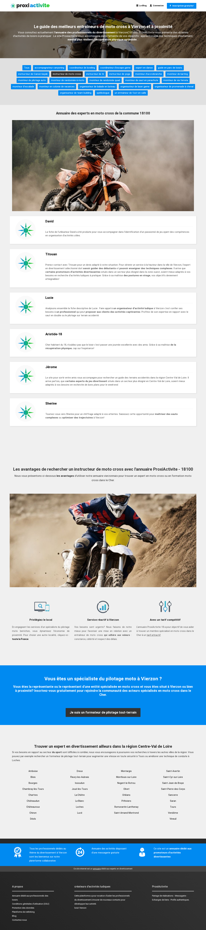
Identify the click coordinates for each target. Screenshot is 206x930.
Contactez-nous (19, 920)
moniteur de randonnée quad (104, 80)
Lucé (79, 813)
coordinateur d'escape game (115, 67)
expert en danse (144, 67)
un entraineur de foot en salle (130, 92)
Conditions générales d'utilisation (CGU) (30, 904)
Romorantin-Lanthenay (126, 807)
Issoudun (79, 783)
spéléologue (103, 92)
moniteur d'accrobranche (148, 74)
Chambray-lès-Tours (33, 789)
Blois (33, 777)
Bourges (33, 783)
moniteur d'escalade (23, 86)
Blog (14, 916)
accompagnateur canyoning (49, 67)
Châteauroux (33, 807)
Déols (33, 818)
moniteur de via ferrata (175, 80)
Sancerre (173, 795)
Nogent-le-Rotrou (126, 783)
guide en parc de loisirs (170, 67)
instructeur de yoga (119, 74)
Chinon (33, 813)
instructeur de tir (95, 74)
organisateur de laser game (135, 86)
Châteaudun (33, 801)
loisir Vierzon (80, 908)
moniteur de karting (177, 74)
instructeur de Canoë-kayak (33, 74)
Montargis (126, 771)
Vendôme (173, 813)
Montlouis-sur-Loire (126, 777)
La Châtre (80, 795)
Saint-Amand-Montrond (126, 813)
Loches (80, 807)
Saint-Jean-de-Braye (173, 783)
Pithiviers (126, 801)
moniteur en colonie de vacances (57, 86)
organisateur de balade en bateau (97, 86)
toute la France (20, 639)
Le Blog (142, 5)
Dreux (80, 771)
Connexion (158, 5)
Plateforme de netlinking (23, 912)
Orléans (126, 795)
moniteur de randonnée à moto (67, 80)
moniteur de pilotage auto (32, 80)
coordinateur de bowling (82, 67)
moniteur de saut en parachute (141, 80)
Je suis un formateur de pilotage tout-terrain (103, 712)
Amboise (33, 771)
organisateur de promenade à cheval (174, 86)
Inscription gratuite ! (182, 6)
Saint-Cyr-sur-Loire (173, 777)
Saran (173, 801)
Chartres (33, 795)
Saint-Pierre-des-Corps (173, 789)
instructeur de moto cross (67, 74)
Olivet (126, 789)
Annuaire (16, 896)
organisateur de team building (75, 92)
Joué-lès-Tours (80, 789)
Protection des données (23, 908)
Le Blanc (79, 801)
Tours (173, 807)
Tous (26, 67)
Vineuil (173, 818)
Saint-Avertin (173, 771)
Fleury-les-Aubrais (79, 777)
